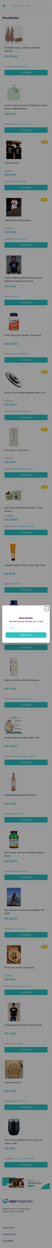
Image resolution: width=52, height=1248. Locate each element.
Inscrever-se (26, 635)
